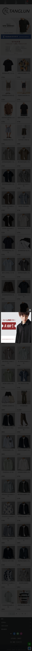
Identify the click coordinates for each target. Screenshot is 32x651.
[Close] (30, 310)
